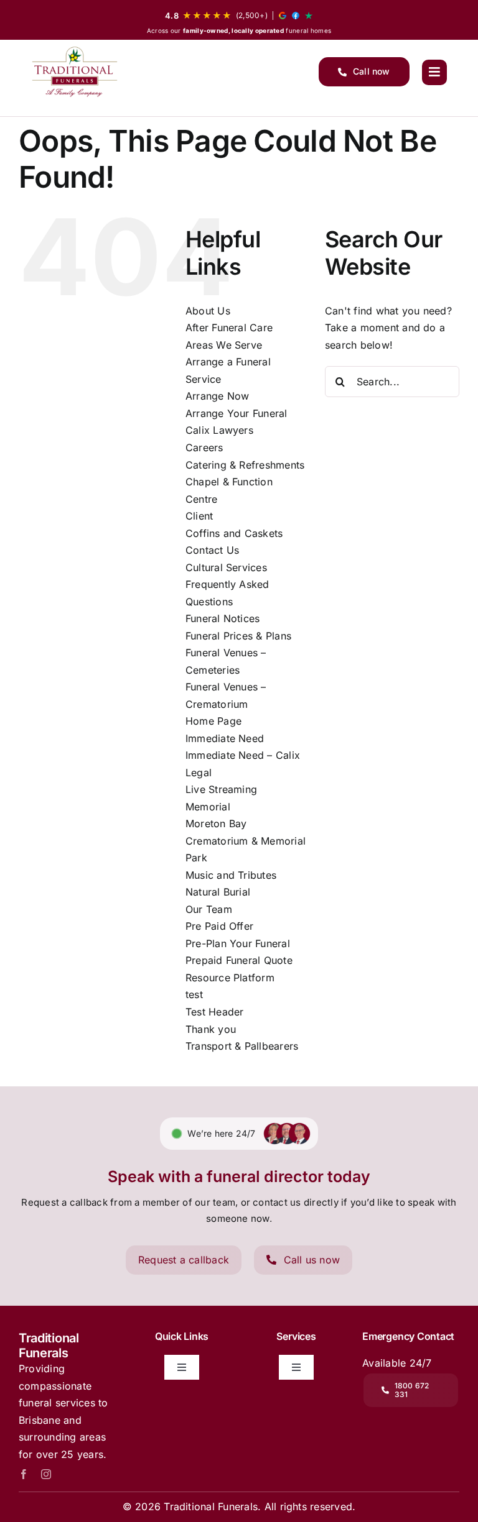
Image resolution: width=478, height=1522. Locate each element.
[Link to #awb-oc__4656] (434, 72)
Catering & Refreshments (245, 465)
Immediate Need (224, 738)
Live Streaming (221, 789)
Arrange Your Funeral (236, 413)
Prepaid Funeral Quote (239, 960)
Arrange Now (217, 396)
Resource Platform (229, 977)
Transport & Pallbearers (242, 1046)
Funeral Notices (222, 618)
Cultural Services (226, 567)
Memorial (207, 806)
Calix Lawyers (219, 430)
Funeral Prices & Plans (238, 636)
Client (199, 516)
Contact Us (212, 550)
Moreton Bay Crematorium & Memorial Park (245, 840)
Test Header (214, 1012)
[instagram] (46, 1474)
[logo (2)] (74, 72)
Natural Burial (217, 892)
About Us (207, 311)
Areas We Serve (223, 345)
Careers (204, 447)
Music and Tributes (230, 875)
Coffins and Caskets (234, 533)
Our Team (208, 909)
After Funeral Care (229, 327)
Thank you (210, 1029)
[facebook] (24, 1474)
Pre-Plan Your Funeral (237, 943)
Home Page (213, 721)
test (194, 994)
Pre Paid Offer (219, 926)
